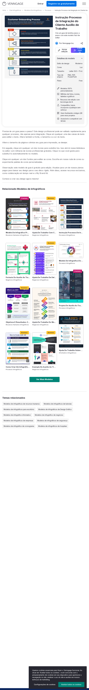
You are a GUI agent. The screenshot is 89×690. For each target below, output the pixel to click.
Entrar (41, 3)
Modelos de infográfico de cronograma (19, 426)
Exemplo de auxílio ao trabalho (44, 367)
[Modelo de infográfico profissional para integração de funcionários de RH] (18, 214)
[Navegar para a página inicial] (12, 4)
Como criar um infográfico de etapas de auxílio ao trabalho (18, 367)
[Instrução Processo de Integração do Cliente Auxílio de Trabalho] (71, 214)
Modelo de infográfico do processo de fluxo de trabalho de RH (71, 261)
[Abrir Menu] (84, 3)
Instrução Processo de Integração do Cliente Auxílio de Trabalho (71, 233)
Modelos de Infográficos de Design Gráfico (55, 409)
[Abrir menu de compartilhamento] (81, 43)
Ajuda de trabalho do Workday (44, 322)
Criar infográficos (15, 10)
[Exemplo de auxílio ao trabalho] (44, 348)
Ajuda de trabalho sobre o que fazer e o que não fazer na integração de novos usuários (71, 350)
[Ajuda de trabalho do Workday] (44, 303)
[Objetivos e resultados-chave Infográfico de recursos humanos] (18, 303)
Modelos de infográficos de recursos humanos (22, 404)
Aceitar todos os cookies (71, 684)
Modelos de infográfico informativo (17, 415)
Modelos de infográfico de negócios (49, 415)
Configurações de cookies (44, 684)
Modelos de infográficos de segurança (52, 421)
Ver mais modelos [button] (44, 379)
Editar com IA (79, 50)
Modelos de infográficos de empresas (18, 421)
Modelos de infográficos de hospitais (52, 426)
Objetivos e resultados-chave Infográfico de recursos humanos (18, 322)
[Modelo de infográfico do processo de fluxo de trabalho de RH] (71, 250)
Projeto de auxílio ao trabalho (71, 305)
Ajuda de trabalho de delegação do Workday (44, 277)
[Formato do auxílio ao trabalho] (18, 259)
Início (4, 10)
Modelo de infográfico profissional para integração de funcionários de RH (18, 233)
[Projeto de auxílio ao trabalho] (71, 287)
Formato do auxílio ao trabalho (18, 277)
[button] (62, 50)
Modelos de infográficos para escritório (19, 409)
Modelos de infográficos (33, 10)
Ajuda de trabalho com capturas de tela (44, 233)
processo (48, 10)
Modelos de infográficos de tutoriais (58, 404)
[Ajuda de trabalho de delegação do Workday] (44, 259)
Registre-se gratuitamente (61, 3)
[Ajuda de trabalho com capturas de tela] (44, 214)
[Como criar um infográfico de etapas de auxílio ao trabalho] (18, 348)
